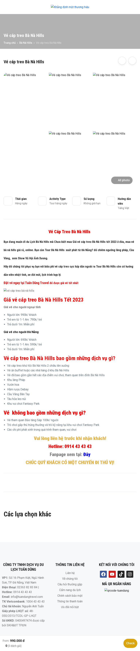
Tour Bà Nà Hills (55, 250)
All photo (124, 180)
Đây (86, 454)
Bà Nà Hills (25, 42)
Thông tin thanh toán (70, 601)
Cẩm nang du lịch (70, 590)
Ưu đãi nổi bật (70, 607)
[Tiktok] (121, 574)
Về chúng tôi (70, 578)
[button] (126, 7)
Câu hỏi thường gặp (70, 584)
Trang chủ (10, 42)
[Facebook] (103, 574)
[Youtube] (112, 574)
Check (130, 643)
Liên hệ (70, 573)
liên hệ (56, 438)
